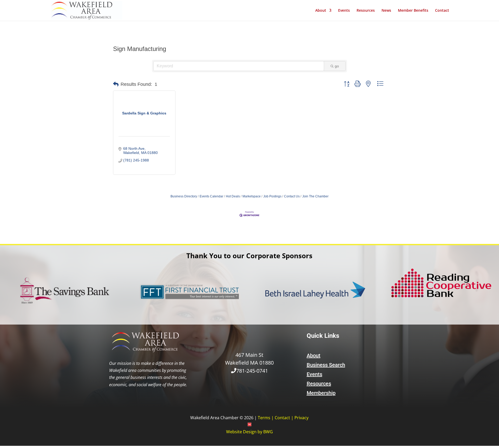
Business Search (326, 365)
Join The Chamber (315, 196)
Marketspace (251, 196)
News (386, 11)
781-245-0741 (252, 370)
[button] (116, 84)
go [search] (337, 66)
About (320, 11)
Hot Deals (233, 196)
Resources (366, 11)
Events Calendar (211, 196)
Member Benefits (413, 11)
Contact (442, 11)
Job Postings (272, 196)
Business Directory (183, 196)
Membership (321, 393)
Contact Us (292, 196)
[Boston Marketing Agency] (249, 425)
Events (344, 11)
